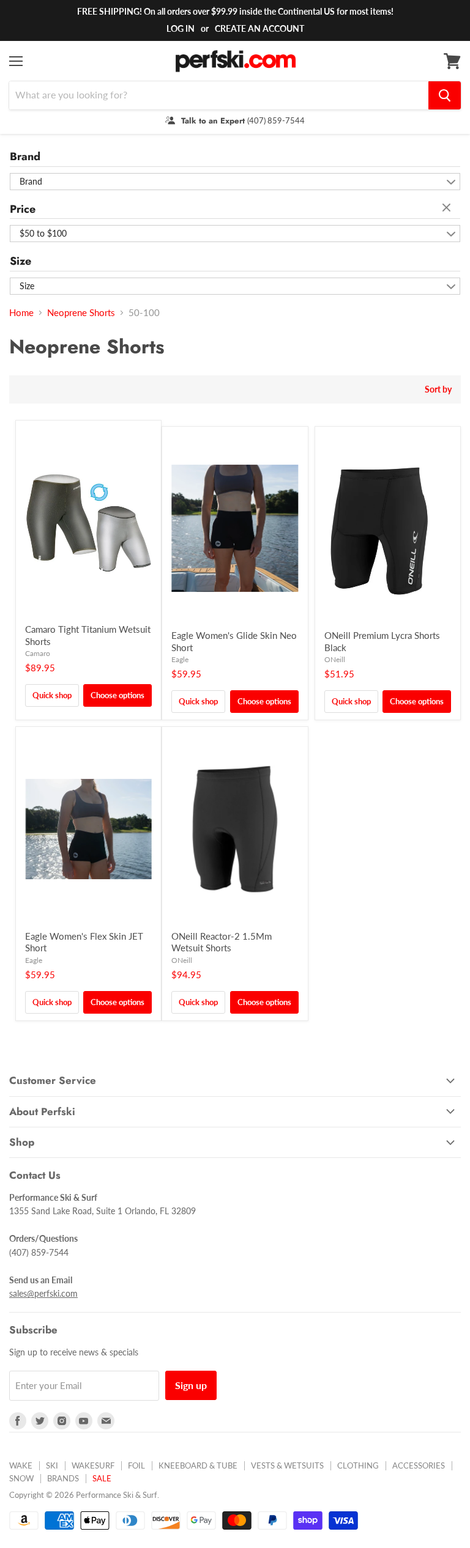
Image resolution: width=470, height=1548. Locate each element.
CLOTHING (358, 1465)
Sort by (438, 389)
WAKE (20, 1465)
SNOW (21, 1478)
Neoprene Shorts (81, 313)
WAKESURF (93, 1465)
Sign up (191, 1385)
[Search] (444, 95)
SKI (52, 1465)
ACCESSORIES (418, 1465)
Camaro (37, 653)
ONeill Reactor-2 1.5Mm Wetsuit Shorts (221, 942)
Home (21, 313)
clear (448, 208)
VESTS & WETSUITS (287, 1465)
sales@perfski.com (43, 1293)
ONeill (334, 659)
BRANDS (63, 1478)
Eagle (179, 659)
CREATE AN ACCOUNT (259, 28)
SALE (101, 1478)
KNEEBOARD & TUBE (198, 1465)
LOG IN (180, 28)
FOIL (136, 1465)
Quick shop (52, 695)
